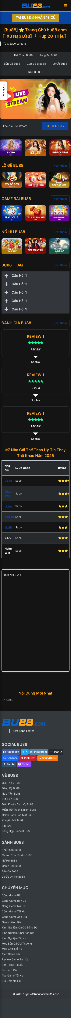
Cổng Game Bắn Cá (14, 900)
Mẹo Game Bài (11, 954)
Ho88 (8, 527)
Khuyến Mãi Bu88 (13, 820)
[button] (3, 90)
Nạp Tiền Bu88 (11, 793)
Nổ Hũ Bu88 (9, 860)
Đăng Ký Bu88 (11, 788)
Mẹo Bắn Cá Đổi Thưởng (17, 943)
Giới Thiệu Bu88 (11, 782)
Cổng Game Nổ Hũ (13, 906)
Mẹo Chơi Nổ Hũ (12, 948)
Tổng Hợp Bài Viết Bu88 (16, 831)
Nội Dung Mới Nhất (35, 693)
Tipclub (10, 516)
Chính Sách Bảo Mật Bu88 (18, 815)
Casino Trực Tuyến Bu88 (17, 855)
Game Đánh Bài (11, 922)
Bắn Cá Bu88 (10, 871)
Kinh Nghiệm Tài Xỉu (14, 938)
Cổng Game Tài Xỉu (13, 911)
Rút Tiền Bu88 (11, 799)
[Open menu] (65, 6)
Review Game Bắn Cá (15, 959)
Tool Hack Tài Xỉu (12, 964)
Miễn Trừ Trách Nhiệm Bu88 (19, 809)
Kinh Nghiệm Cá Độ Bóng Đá (19, 927)
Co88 (8, 480)
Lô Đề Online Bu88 (13, 876)
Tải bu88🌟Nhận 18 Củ (35, 17)
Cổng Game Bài (11, 895)
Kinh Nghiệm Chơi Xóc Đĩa (18, 932)
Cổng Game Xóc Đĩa (14, 916)
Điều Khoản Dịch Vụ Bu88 (18, 804)
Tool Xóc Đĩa (9, 970)
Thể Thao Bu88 (11, 849)
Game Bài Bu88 (11, 865)
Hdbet (8, 506)
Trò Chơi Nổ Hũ (11, 980)
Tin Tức (6, 825)
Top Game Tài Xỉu (12, 975)
